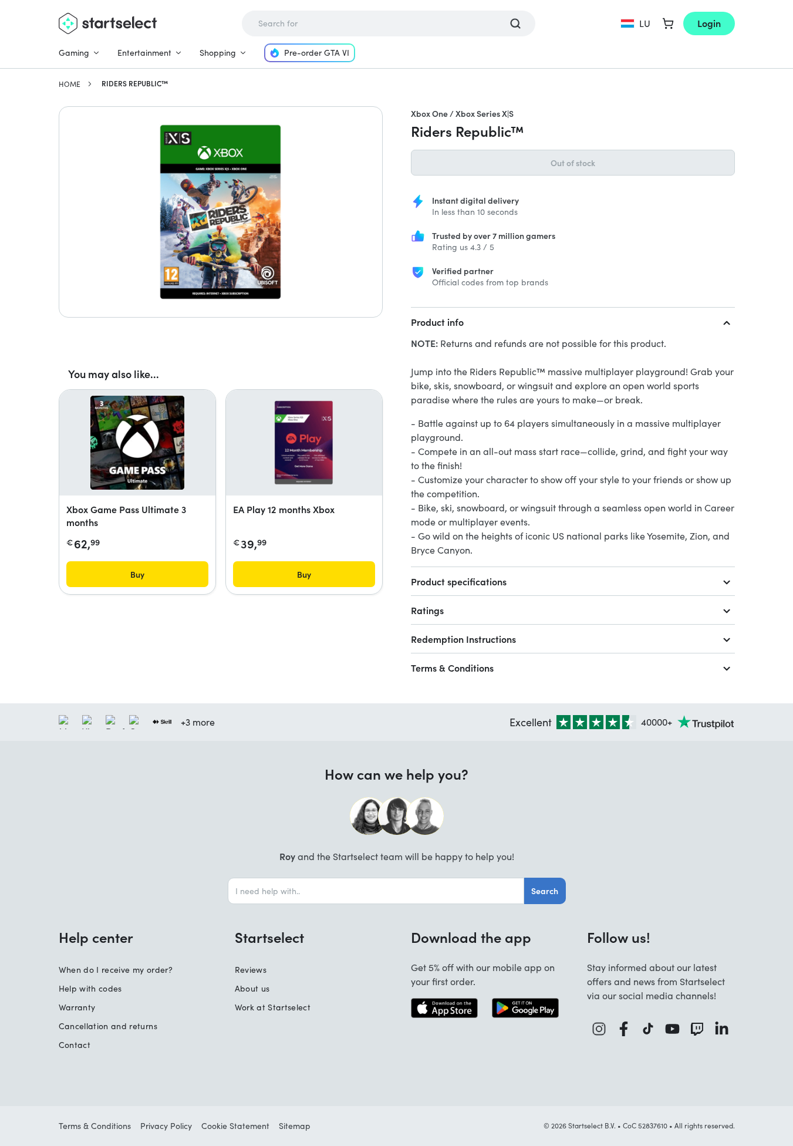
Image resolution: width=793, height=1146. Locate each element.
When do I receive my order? (116, 969)
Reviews (250, 969)
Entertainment (144, 52)
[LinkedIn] (722, 1029)
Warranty (77, 1007)
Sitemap (295, 1125)
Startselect (269, 937)
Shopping (218, 52)
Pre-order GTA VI (316, 52)
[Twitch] (697, 1029)
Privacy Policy (166, 1125)
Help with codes (90, 988)
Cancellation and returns (108, 1026)
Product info (437, 321)
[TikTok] (648, 1029)
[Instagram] (599, 1029)
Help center (96, 937)
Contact (74, 1044)
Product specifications (459, 581)
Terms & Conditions (452, 667)
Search (544, 890)
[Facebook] (624, 1029)
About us (252, 988)
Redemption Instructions (463, 638)
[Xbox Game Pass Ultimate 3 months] (137, 443)
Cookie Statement (235, 1125)
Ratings (427, 610)
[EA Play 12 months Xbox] (304, 443)
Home (69, 84)
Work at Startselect (273, 1007)
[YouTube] (672, 1029)
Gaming (74, 52)
